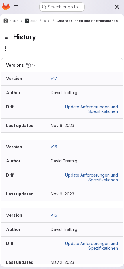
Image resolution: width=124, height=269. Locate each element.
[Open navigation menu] (15, 7)
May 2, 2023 (62, 262)
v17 (54, 78)
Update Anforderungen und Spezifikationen (91, 109)
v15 (54, 215)
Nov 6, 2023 (62, 125)
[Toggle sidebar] (5, 37)
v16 (54, 146)
